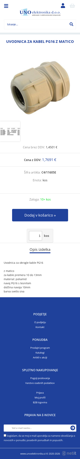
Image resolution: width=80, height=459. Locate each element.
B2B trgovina (40, 402)
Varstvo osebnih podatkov (40, 383)
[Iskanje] (71, 24)
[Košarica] (72, 6)
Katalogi (40, 352)
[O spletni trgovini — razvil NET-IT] (69, 453)
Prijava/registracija (63, 6)
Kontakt (40, 327)
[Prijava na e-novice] (72, 428)
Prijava (40, 392)
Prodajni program (40, 347)
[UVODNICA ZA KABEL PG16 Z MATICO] (40, 87)
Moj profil (40, 397)
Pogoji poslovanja (40, 378)
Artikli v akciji (40, 357)
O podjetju (40, 322)
